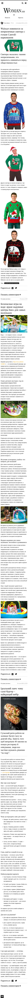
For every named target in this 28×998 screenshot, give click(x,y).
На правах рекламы (5, 298)
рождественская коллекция (11, 283)
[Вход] (26, 3)
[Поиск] (22, 3)
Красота (20, 17)
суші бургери (6, 772)
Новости (7, 17)
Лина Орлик (7, 23)
